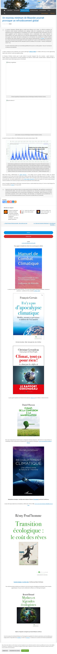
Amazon (28, 637)
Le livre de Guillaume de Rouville (28, 243)
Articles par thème (25, 10)
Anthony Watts (32, 51)
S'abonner (52, 13)
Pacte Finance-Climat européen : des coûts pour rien (15, 223)
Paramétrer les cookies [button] (15, 650)
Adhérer (28, 232)
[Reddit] (8, 202)
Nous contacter (44, 13)
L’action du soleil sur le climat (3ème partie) (29, 211)
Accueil (4, 10)
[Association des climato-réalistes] (39, 3)
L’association (9, 10)
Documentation (42, 10)
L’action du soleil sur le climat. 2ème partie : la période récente (46, 212)
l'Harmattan (35, 499)
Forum (49, 10)
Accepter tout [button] (25, 650)
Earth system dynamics (29, 179)
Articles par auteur (34, 10)
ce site (42, 38)
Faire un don (28, 236)
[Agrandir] (49, 511)
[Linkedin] (13, 202)
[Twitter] (6, 202)
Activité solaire (13, 203)
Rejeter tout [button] (5, 650)
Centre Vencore (23, 174)
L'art (34, 290)
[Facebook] (4, 202)
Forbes (12, 184)
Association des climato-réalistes (39, 5)
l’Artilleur (19, 637)
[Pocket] (11, 202)
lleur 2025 (38, 290)
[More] (15, 202)
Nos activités (16, 10)
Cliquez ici (32, 397)
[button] (4, 13)
